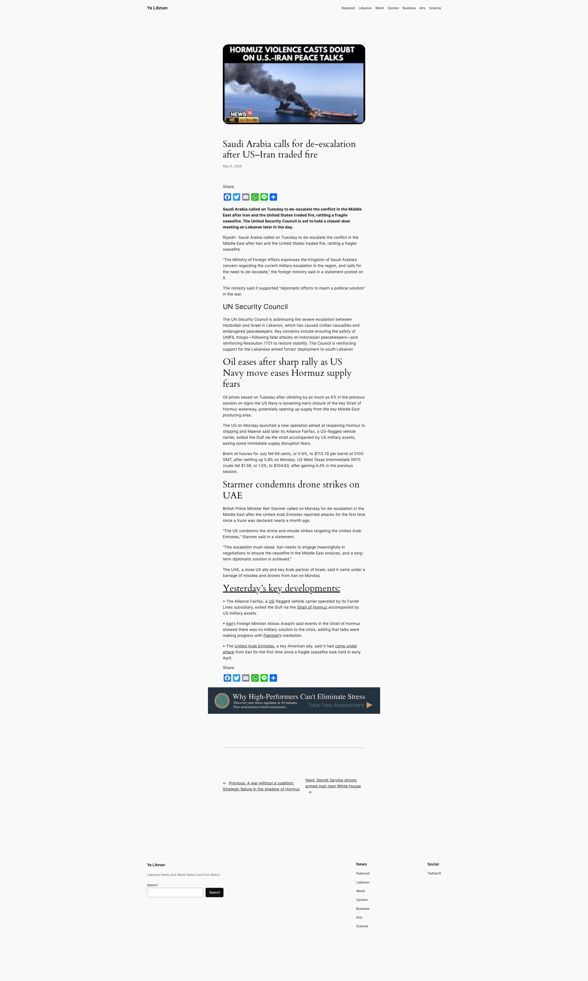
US (271, 601)
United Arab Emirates (254, 646)
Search (152, 885)
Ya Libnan (157, 8)
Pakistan (271, 635)
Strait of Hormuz (312, 607)
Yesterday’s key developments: (281, 588)
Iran (229, 623)
